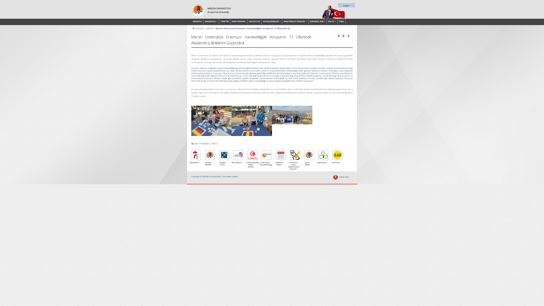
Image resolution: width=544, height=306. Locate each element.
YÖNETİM (224, 21)
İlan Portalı (335, 162)
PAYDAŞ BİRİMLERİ (271, 21)
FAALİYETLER (254, 21)
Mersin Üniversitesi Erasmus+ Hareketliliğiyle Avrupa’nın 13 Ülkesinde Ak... (254, 28)
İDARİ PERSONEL (239, 21)
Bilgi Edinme (194, 162)
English (346, 5)
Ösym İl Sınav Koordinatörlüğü (266, 163)
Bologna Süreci (222, 163)
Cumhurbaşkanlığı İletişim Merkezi (252, 164)
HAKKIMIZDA (210, 21)
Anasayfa (199, 28)
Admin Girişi (344, 177)
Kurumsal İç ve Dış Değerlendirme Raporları (293, 165)
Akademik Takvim (279, 163)
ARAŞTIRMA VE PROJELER (294, 21)
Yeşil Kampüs (321, 162)
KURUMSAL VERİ (316, 21)
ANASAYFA (197, 21)
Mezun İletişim (307, 163)
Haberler (210, 28)
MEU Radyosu (237, 162)
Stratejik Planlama (208, 163)
